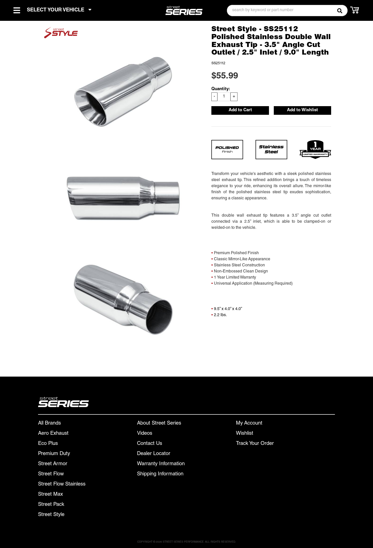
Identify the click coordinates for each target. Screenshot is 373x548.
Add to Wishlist (302, 110)
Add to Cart (240, 110)
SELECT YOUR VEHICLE (56, 10)
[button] (287, 10)
